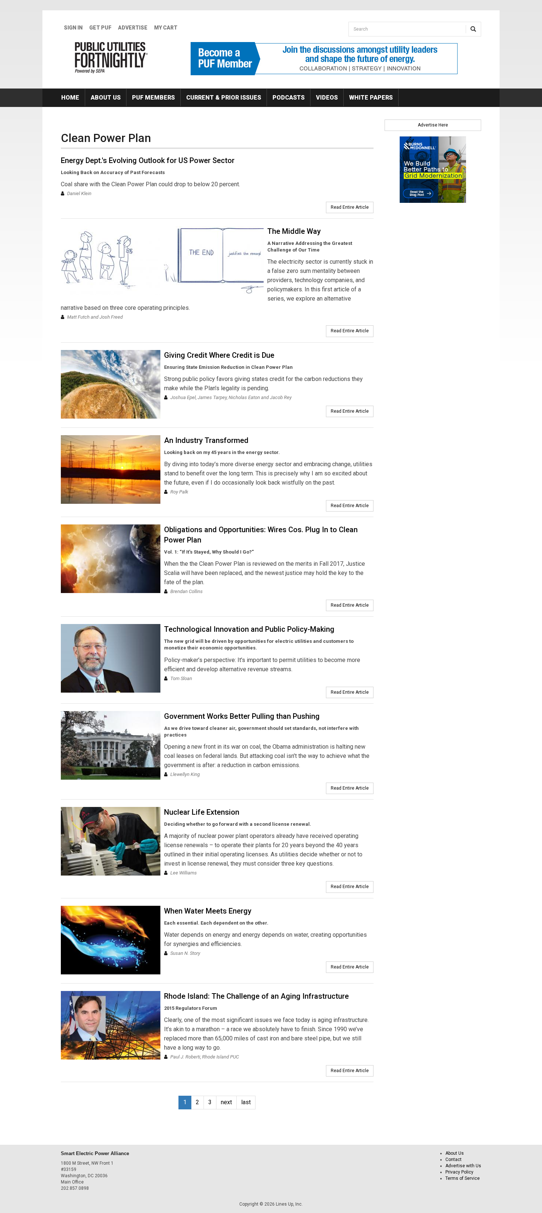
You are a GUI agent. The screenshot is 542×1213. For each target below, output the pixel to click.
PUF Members (153, 97)
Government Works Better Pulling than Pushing (242, 716)
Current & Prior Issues (223, 97)
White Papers (371, 97)
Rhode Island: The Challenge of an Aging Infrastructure (256, 996)
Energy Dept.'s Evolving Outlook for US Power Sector (147, 160)
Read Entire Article (350, 207)
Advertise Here (433, 125)
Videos (327, 97)
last (246, 1102)
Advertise (132, 28)
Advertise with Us (463, 1165)
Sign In (73, 28)
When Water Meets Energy (207, 911)
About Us (106, 97)
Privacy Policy (459, 1172)
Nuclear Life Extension (201, 812)
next (226, 1102)
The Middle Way (294, 231)
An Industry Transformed (206, 440)
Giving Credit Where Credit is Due (219, 355)
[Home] (111, 57)
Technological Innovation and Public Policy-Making (249, 629)
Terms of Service (462, 1178)
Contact (453, 1159)
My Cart (165, 28)
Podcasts (288, 97)
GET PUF (100, 28)
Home (70, 97)
